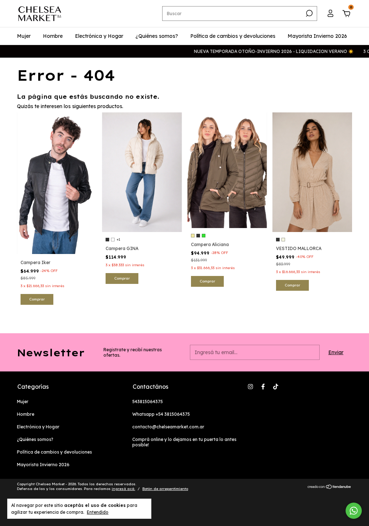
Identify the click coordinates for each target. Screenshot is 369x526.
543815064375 (147, 401)
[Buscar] (308, 13)
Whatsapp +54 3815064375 (161, 414)
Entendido (97, 512)
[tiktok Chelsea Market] (276, 386)
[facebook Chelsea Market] (263, 386)
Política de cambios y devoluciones (232, 36)
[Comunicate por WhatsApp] (354, 511)
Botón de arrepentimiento (165, 488)
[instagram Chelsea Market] (250, 386)
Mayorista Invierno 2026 (317, 36)
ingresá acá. (123, 488)
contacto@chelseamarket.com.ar (168, 426)
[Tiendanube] (329, 487)
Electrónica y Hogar (99, 36)
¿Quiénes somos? (156, 36)
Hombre (53, 36)
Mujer (24, 36)
